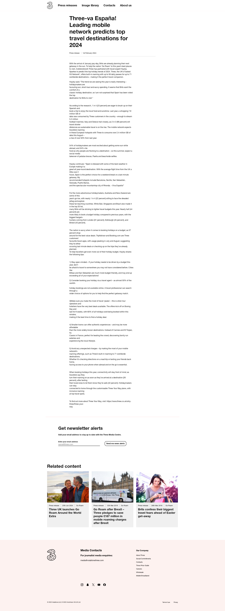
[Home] (51, 557)
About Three (140, 555)
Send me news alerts (115, 443)
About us (126, 5)
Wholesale (140, 572)
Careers (139, 569)
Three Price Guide (142, 565)
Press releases (67, 5)
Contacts (109, 5)
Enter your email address (68, 442)
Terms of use (166, 602)
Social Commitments (143, 559)
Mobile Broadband (142, 576)
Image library (90, 5)
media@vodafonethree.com (92, 560)
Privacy (176, 602)
